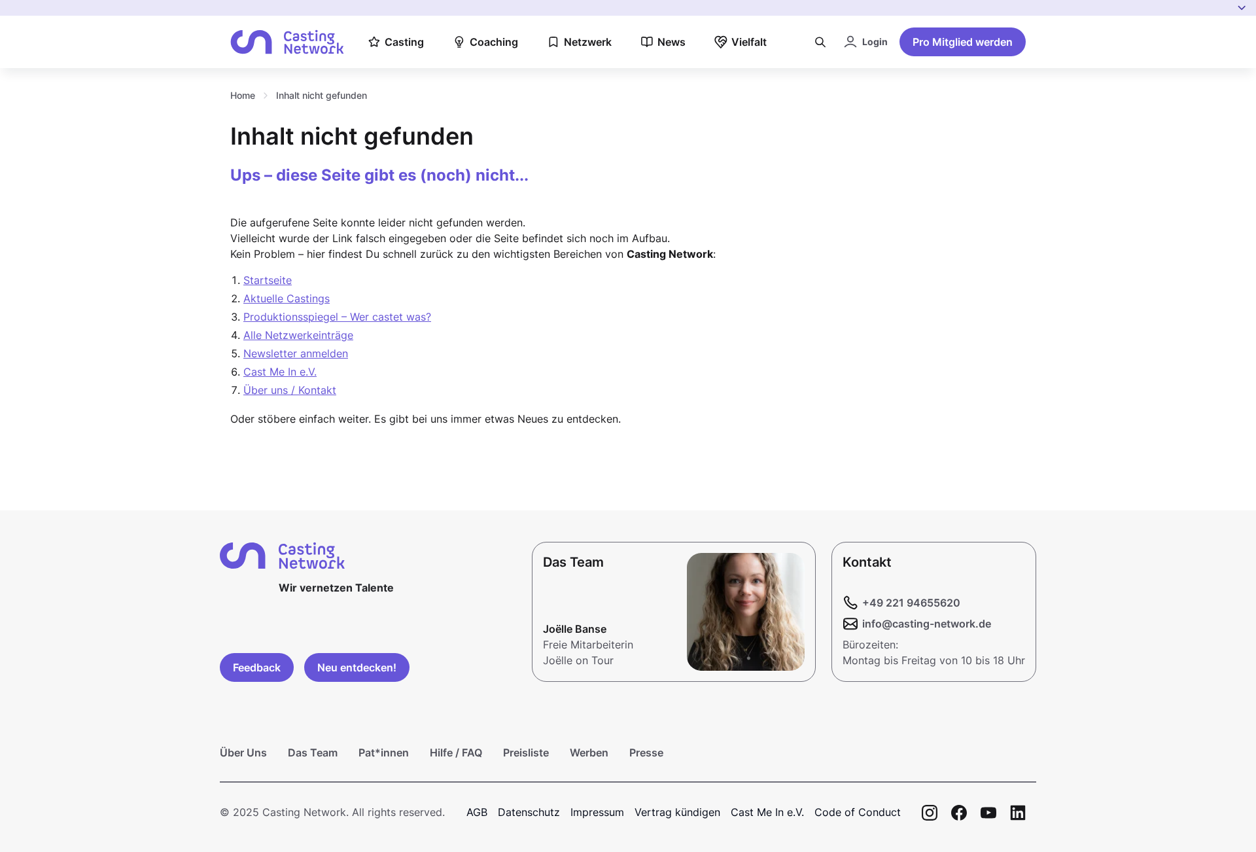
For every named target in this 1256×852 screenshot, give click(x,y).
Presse (646, 752)
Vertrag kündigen (677, 812)
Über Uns (243, 752)
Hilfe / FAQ (456, 752)
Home (242, 95)
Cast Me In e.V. (280, 371)
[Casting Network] (287, 42)
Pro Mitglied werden (963, 41)
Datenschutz (529, 812)
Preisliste (526, 752)
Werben (589, 752)
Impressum (597, 812)
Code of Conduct (857, 812)
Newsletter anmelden (295, 353)
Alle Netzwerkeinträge (298, 335)
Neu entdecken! (356, 667)
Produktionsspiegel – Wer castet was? (337, 316)
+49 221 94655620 (911, 602)
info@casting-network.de (926, 623)
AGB (476, 812)
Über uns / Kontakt (289, 390)
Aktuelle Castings (286, 298)
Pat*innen (383, 752)
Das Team (313, 752)
